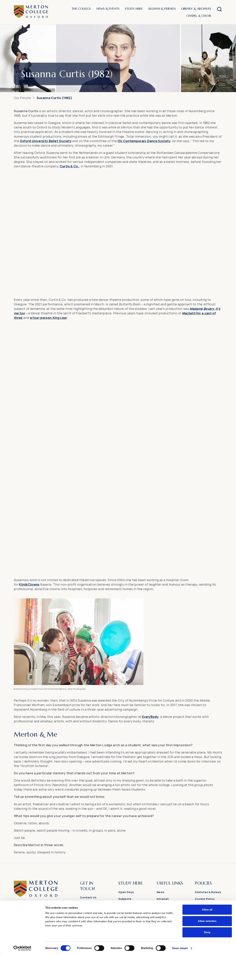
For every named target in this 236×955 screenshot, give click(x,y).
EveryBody (150, 717)
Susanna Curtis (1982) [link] (54, 98)
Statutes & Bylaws (208, 892)
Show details (180, 948)
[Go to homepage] (36, 896)
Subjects (124, 899)
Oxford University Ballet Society (46, 141)
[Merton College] (31, 12)
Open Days (126, 892)
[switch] (99, 948)
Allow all (207, 909)
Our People (22, 98)
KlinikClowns (29, 584)
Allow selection (207, 921)
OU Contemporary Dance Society (143, 141)
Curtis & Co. (69, 166)
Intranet (163, 899)
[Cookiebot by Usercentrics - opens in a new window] (22, 948)
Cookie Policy (205, 899)
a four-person (48, 318)
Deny (207, 932)
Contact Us (88, 897)
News (161, 892)
